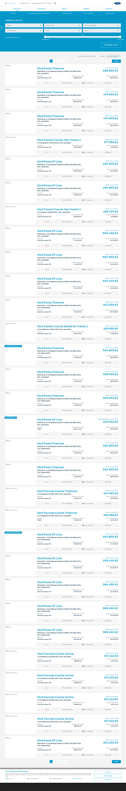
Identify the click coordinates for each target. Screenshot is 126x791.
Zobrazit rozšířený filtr (12, 37)
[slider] (45, 37)
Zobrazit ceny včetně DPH (88, 56)
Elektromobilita (89, 13)
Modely (13, 13)
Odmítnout (108, 779)
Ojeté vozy (41, 9)
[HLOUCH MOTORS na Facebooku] (55, 3)
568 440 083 (25, 3)
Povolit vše (108, 772)
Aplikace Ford (110, 13)
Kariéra (86, 9)
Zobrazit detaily (77, 778)
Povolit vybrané (108, 775)
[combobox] (24, 25)
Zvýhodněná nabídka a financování (39, 13)
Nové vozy (17, 9)
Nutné (10, 778)
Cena (82, 35)
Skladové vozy (66, 13)
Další (116, 61)
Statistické (34, 778)
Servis (64, 9)
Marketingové (57, 778)
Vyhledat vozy (111, 45)
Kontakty (109, 9)
